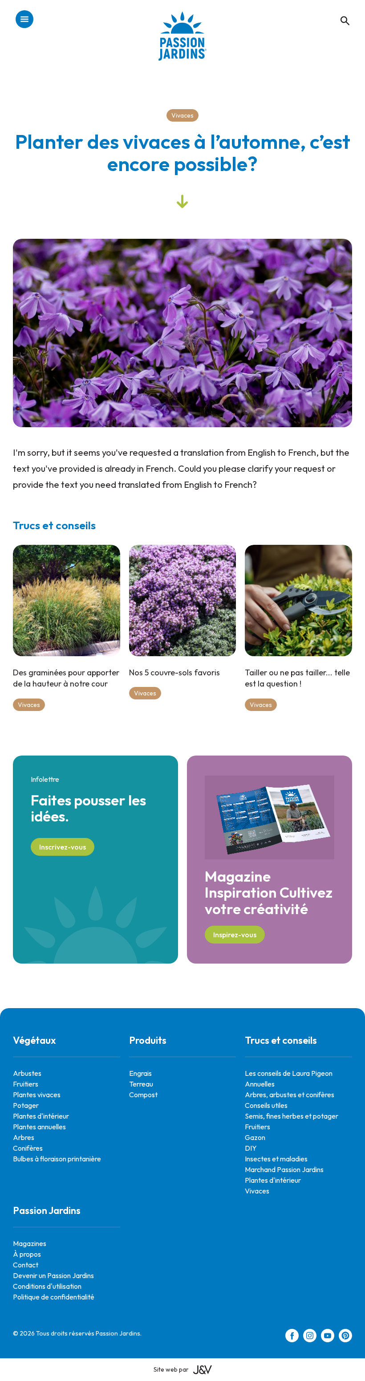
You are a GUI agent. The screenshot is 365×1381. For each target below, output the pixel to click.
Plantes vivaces (37, 1094)
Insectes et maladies (276, 1158)
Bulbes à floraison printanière (57, 1158)
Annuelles (260, 1083)
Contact (25, 1264)
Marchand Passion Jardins (284, 1169)
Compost (143, 1094)
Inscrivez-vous (62, 846)
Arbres (23, 1137)
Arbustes (27, 1073)
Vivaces (182, 115)
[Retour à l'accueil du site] (182, 42)
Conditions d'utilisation (47, 1286)
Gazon (255, 1137)
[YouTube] (327, 1337)
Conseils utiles (266, 1105)
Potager (26, 1105)
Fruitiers (25, 1083)
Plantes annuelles (39, 1126)
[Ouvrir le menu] (24, 20)
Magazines (29, 1243)
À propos (27, 1254)
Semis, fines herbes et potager (291, 1115)
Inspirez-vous (234, 934)
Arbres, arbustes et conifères (289, 1094)
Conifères (28, 1148)
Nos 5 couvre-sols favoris (174, 672)
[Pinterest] (345, 1337)
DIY (251, 1148)
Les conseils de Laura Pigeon (289, 1073)
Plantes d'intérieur (41, 1115)
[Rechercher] (340, 11)
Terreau (141, 1083)
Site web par (171, 1369)
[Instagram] (309, 1337)
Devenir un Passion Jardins (53, 1275)
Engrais (140, 1073)
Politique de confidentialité (53, 1296)
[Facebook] (292, 1337)
